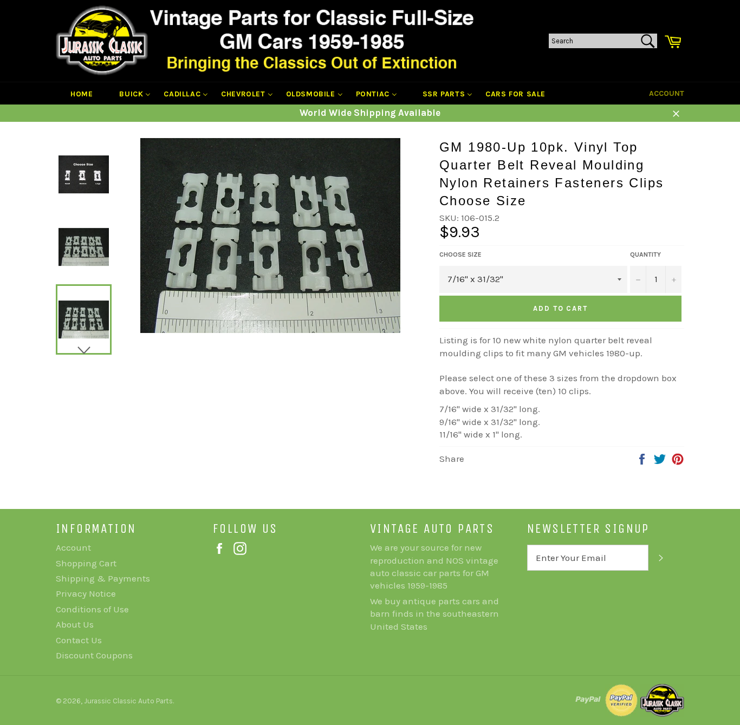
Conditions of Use (92, 609)
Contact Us (79, 640)
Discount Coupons (94, 655)
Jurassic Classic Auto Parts (128, 701)
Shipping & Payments (103, 578)
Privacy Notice (86, 593)
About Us (75, 624)
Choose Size (460, 254)
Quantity (645, 254)
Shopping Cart (86, 563)
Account (666, 93)
